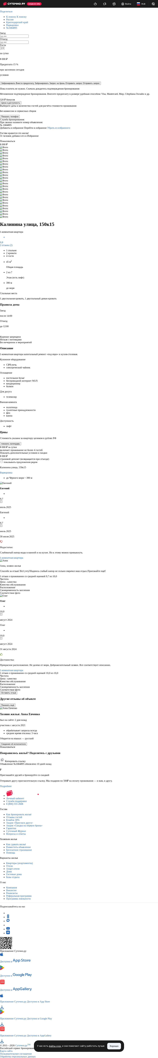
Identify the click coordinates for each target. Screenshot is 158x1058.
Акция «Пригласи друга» (19, 822)
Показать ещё (7, 705)
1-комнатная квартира (11, 557)
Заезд (3, 33)
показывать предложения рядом (20, 462)
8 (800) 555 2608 (14, 804)
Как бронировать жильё (18, 814)
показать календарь (10, 444)
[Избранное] (114, 3)
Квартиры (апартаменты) (19, 863)
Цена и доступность (10, 103)
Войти (128, 4)
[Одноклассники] (8, 917)
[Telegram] (8, 913)
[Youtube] (8, 929)
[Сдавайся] (95, 3)
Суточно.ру (23, 1045)
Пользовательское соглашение (16, 1053)
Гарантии (11, 828)
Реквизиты (12, 893)
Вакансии (11, 890)
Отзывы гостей (14, 817)
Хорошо (114, 1046)
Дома (9, 871)
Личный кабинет (15, 798)
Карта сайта (6, 1051)
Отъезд (3, 39)
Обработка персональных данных (18, 1056)
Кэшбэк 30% (12, 820)
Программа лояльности (18, 898)
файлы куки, (55, 1046)
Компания (11, 887)
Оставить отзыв (8, 693)
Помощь (10, 852)
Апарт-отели (13, 868)
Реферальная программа (18, 896)
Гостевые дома (14, 874)
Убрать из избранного (58, 128)
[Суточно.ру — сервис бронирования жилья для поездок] (14, 4)
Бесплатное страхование (19, 850)
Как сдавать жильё (16, 844)
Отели (9, 866)
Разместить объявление (18, 847)
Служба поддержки (16, 801)
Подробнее (6, 786)
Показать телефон (10, 116)
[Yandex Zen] (8, 933)
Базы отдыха (12, 877)
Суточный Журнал (16, 831)
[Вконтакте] (8, 925)
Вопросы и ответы (16, 834)
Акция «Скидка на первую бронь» (24, 825)
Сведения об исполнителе (13, 744)
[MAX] (8, 921)
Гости (3, 45)
